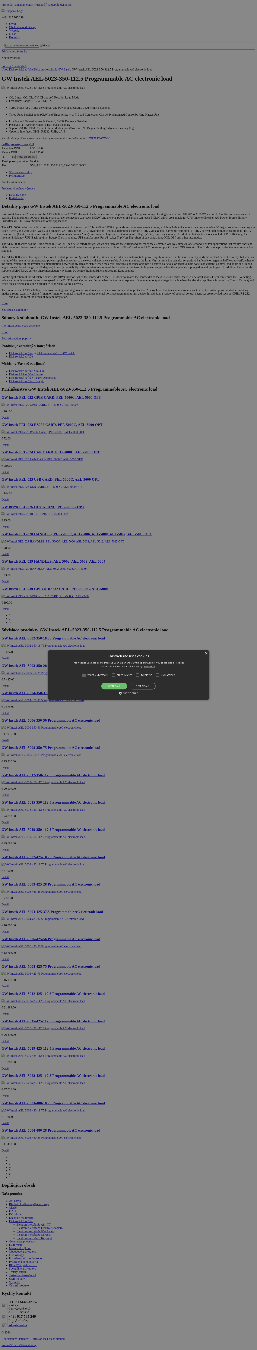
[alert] (128, 675)
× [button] (206, 653)
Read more (149, 666)
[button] (128, 675)
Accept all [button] (114, 686)
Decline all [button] (142, 686)
